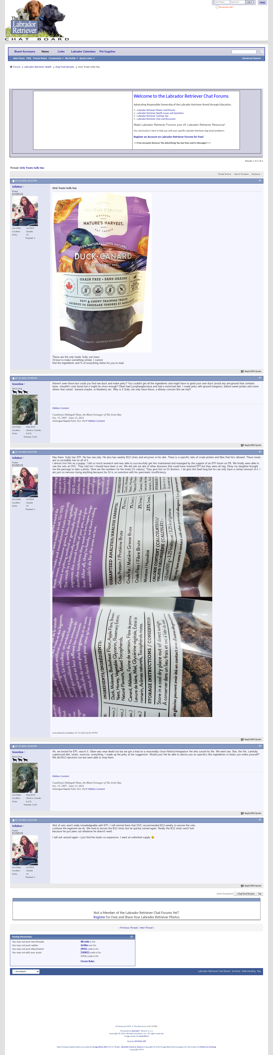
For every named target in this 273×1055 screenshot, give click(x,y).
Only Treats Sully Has (32, 168)
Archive (236, 971)
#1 (260, 180)
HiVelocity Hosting (207, 1047)
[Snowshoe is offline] (25, 410)
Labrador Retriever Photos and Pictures (156, 110)
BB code (85, 942)
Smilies (84, 945)
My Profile (70, 58)
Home (45, 51)
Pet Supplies (107, 51)
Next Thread (146, 928)
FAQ (29, 58)
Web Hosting (248, 971)
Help (262, 2)
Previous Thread (128, 928)
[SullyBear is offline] (25, 211)
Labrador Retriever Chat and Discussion (156, 119)
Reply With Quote (253, 371)
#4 (260, 746)
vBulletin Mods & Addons (132, 1047)
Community (55, 58)
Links (61, 51)
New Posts (19, 58)
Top (259, 894)
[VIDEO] (85, 952)
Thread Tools (223, 174)
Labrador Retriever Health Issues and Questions (160, 113)
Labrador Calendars (83, 51)
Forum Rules (40, 58)
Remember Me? (226, 7)
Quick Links (86, 58)
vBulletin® (135, 1031)
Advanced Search (251, 58)
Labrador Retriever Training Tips (152, 116)
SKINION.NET (140, 1041)
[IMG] (84, 949)
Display (255, 174)
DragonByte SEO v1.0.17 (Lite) (106, 1047)
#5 (260, 820)
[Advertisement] (136, 78)
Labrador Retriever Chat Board (214, 971)
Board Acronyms (24, 51)
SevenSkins (144, 1036)
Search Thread (240, 174)
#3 (260, 452)
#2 (260, 378)
